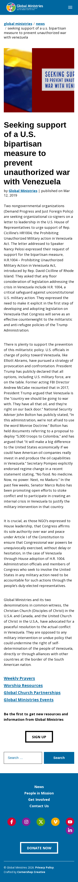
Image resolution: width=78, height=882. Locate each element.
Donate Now (39, 848)
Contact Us (39, 806)
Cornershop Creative (31, 872)
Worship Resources (23, 685)
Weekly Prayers (19, 678)
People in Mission (39, 793)
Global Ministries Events (29, 699)
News (39, 786)
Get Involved (39, 799)
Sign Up (39, 737)
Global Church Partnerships (32, 692)
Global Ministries (23, 191)
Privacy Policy (44, 867)
